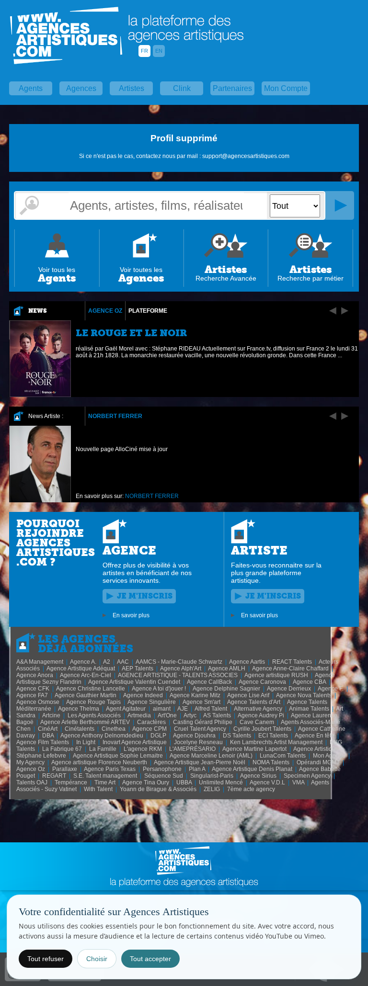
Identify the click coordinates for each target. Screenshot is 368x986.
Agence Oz (105, 310)
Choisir (96, 959)
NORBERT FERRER (115, 416)
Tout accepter (150, 959)
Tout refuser (45, 959)
